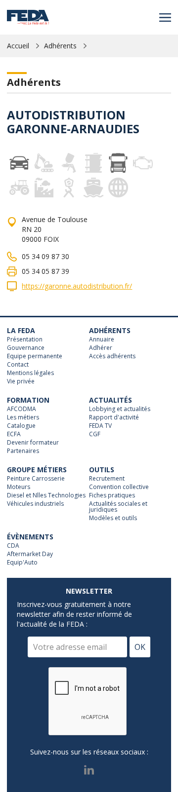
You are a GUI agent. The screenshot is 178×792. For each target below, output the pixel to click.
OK (139, 646)
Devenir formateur (33, 443)
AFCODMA (21, 409)
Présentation (25, 339)
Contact (18, 365)
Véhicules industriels (35, 504)
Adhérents (60, 45)
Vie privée (21, 381)
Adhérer (100, 348)
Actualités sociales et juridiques (118, 507)
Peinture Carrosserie (36, 479)
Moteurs (18, 487)
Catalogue (21, 426)
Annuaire (101, 339)
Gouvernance (25, 348)
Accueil (18, 45)
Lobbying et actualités (119, 409)
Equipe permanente (34, 356)
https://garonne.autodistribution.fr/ (77, 286)
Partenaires (23, 451)
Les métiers (23, 417)
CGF (94, 434)
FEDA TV (100, 426)
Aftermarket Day (30, 554)
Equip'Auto (22, 563)
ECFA (14, 434)
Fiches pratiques (112, 495)
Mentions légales (30, 373)
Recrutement (107, 479)
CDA (13, 546)
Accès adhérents (112, 356)
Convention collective (119, 487)
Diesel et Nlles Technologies (46, 495)
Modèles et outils (113, 518)
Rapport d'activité (114, 417)
